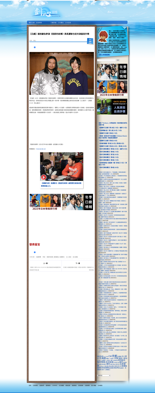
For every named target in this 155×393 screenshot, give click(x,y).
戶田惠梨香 (115, 360)
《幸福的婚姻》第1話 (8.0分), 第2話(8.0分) (111, 143)
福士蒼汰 (107, 366)
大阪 (116, 358)
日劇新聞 (38, 257)
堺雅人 (108, 358)
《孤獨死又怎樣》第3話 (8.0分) (108, 140)
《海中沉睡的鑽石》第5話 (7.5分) (109, 157)
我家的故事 (50, 257)
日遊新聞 (87, 385)
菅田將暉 (105, 368)
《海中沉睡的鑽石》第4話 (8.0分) (109, 167)
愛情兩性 (48, 385)
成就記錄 (67, 385)
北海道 (102, 358)
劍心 (34, 40)
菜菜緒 (111, 368)
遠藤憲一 (122, 368)
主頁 (31, 21)
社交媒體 (61, 385)
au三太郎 (106, 356)
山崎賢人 (103, 360)
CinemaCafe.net (41, 149)
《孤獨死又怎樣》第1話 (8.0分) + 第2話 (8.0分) (113, 146)
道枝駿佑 (56, 257)
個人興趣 (93, 385)
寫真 (120, 358)
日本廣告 (60, 21)
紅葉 (120, 366)
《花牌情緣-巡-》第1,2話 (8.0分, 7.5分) (110, 130)
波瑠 (111, 364)
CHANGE (54, 385)
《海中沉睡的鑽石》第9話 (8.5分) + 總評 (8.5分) (113, 149)
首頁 (30, 385)
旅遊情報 (46, 21)
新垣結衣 (121, 360)
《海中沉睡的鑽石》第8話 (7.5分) (109, 151)
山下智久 (99, 360)
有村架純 (101, 362)
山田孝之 (108, 360)
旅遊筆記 (74, 385)
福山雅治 (111, 366)
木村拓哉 (110, 362)
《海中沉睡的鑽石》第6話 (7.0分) (109, 160)
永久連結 (75, 257)
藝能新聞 (38, 21)
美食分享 (75, 21)
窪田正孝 (116, 366)
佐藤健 (119, 356)
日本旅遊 (67, 21)
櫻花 (108, 364)
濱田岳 (113, 364)
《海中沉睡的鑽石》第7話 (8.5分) (109, 154)
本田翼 (115, 362)
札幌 (118, 362)
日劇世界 (53, 21)
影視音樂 (80, 385)
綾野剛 (99, 368)
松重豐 (100, 364)
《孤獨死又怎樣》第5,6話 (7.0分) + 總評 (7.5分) (113, 127)
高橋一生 (103, 369)
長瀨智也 (61, 257)
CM (110, 356)
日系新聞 (35, 385)
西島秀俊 (117, 368)
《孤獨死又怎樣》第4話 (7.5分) (108, 133)
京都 (114, 356)
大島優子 (112, 358)
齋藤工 (108, 369)
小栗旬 (124, 358)
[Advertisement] (77, 128)
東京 (121, 362)
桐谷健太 (104, 364)
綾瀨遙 (124, 366)
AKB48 (100, 356)
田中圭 (117, 364)
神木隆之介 (101, 366)
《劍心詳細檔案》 (104, 55)
